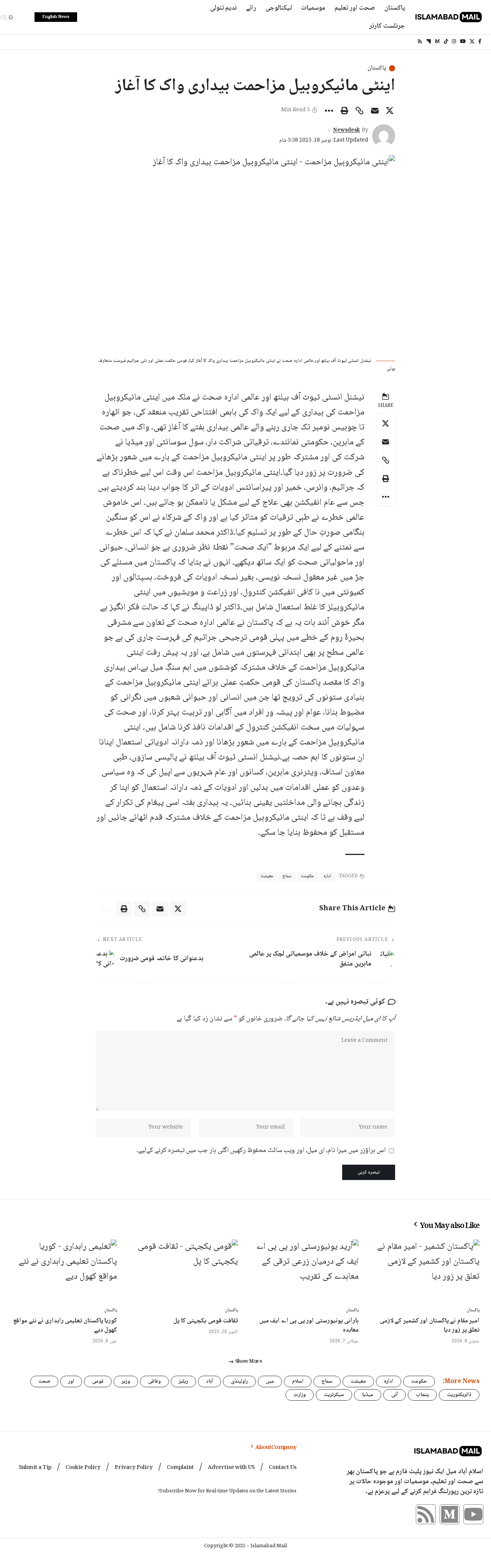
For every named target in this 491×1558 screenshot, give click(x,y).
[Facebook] (479, 41)
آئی (394, 1395)
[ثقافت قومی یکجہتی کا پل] (185, 1271)
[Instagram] (454, 41)
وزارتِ (299, 1395)
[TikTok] (446, 41)
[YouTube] (463, 41)
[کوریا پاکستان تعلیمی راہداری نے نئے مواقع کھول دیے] (64, 1271)
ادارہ (327, 876)
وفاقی (154, 1381)
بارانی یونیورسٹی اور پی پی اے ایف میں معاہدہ (309, 1325)
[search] (25, 17)
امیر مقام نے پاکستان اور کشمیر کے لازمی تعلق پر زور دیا (429, 1325)
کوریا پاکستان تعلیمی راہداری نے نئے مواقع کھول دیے (65, 1325)
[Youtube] (473, 1514)
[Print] (344, 110)
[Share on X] (389, 110)
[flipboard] (428, 41)
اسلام (297, 1381)
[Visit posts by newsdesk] (383, 135)
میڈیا (367, 1395)
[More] (329, 110)
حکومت (307, 876)
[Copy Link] (359, 110)
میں (270, 1381)
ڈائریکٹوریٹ (459, 1395)
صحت (44, 1381)
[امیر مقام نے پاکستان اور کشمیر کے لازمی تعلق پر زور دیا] (426, 1271)
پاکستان (376, 68)
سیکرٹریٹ (334, 1395)
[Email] (374, 110)
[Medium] (437, 41)
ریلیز (183, 1381)
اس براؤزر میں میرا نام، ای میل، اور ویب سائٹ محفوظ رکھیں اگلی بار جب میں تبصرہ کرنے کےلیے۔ (261, 1151)
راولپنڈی (239, 1381)
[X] (472, 41)
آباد (209, 1381)
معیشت (266, 876)
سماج (287, 876)
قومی (98, 1381)
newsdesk (346, 130)
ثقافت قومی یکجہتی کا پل (205, 1321)
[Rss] (419, 41)
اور (71, 1381)
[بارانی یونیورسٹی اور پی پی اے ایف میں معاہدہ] (306, 1271)
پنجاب (422, 1395)
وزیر (126, 1381)
